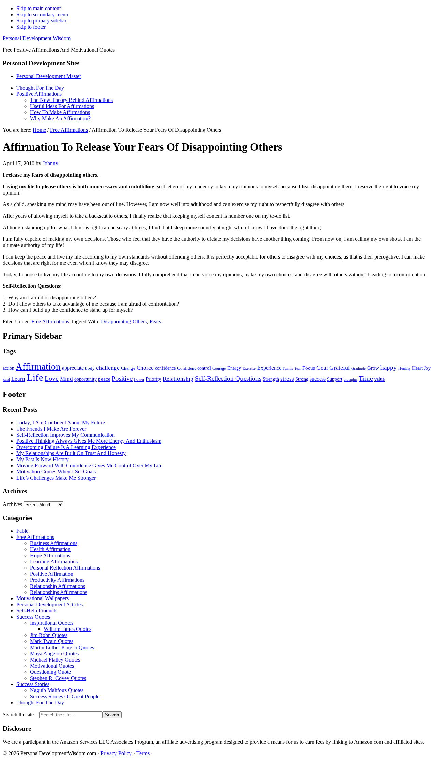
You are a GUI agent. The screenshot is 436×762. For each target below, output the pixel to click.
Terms (143, 753)
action (8, 368)
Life (35, 377)
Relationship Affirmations (57, 586)
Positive (122, 378)
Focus (308, 368)
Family (288, 368)
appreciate (73, 368)
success (318, 379)
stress (287, 378)
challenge (108, 367)
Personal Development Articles (49, 604)
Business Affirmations (53, 543)
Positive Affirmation (51, 574)
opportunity (85, 379)
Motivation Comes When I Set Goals (56, 472)
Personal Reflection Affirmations (65, 568)
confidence (165, 368)
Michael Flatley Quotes (55, 660)
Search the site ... (21, 714)
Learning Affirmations (54, 561)
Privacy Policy (116, 753)
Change (128, 368)
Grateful (339, 367)
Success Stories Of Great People (64, 696)
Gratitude (358, 368)
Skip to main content (38, 8)
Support (334, 379)
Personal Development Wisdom (37, 38)
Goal (322, 367)
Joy (427, 368)
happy (388, 367)
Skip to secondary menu (42, 14)
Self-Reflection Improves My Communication (65, 435)
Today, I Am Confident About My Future (60, 422)
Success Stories (32, 684)
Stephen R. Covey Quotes (58, 678)
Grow (373, 368)
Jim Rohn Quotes (48, 635)
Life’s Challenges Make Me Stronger (56, 478)
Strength (271, 379)
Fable (22, 531)
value (379, 379)
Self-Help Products (36, 610)
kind (6, 379)
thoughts (350, 380)
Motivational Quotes (52, 666)
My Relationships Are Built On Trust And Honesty (71, 453)
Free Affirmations (50, 321)
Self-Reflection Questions (228, 378)
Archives (12, 504)
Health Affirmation (50, 549)
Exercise (249, 368)
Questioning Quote (50, 672)
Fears (155, 321)
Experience (269, 368)
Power (139, 379)
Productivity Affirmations (57, 580)
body (90, 368)
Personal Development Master (48, 76)
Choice (145, 367)
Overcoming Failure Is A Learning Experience (66, 447)
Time (366, 378)
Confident (186, 368)
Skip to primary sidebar (41, 21)
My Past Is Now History (42, 459)
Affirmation (38, 366)
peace (104, 379)
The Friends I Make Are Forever (51, 429)
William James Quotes (67, 629)
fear (298, 368)
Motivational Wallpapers (42, 598)
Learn (18, 379)
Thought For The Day (40, 702)
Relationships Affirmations (58, 592)
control (204, 368)
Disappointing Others (124, 321)
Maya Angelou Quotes (54, 653)
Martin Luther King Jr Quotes (62, 647)
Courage (219, 368)
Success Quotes (33, 617)
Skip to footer (31, 27)
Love (52, 378)
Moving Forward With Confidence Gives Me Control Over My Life (89, 465)
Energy (234, 368)
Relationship (178, 379)
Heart (417, 368)
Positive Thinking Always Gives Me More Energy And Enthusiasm (88, 441)
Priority (153, 379)
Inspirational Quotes (51, 623)
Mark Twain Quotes (51, 641)
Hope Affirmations (50, 555)
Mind (66, 379)
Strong (301, 379)
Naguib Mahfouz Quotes (56, 690)
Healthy (404, 368)
